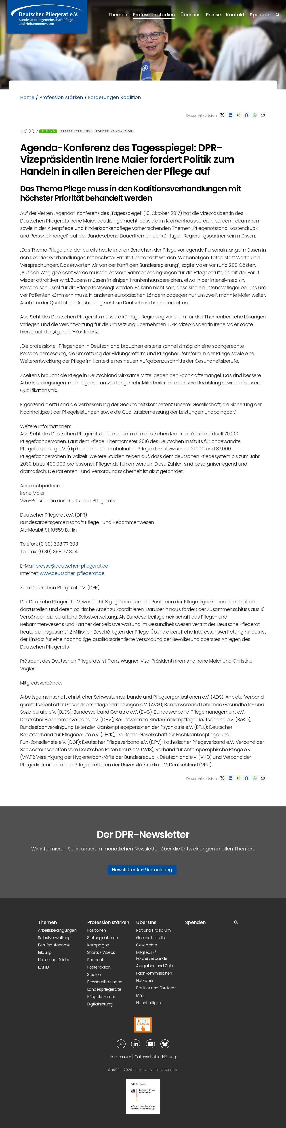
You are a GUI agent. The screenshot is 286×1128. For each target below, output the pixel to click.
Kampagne (98, 945)
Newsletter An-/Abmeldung (142, 870)
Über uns (190, 14)
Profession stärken (154, 14)
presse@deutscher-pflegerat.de (72, 566)
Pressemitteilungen (104, 982)
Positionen (96, 930)
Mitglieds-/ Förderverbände (151, 955)
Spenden (260, 14)
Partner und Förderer (156, 988)
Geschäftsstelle (150, 937)
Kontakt (235, 14)
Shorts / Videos (101, 952)
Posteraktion (99, 967)
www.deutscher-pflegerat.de (72, 573)
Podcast (95, 960)
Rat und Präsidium (153, 930)
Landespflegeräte (104, 989)
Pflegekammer (101, 996)
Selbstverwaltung (54, 937)
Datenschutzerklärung (155, 1057)
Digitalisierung (100, 1004)
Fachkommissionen (154, 973)
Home (27, 97)
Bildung (48, 131)
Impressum (120, 1057)
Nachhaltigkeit (149, 1002)
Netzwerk (144, 980)
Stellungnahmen (102, 937)
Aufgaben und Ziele (154, 966)
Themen (117, 14)
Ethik (140, 995)
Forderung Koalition (114, 131)
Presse (213, 14)
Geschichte (146, 945)
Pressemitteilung (75, 131)
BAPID (43, 967)
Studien (94, 974)
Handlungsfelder (53, 960)
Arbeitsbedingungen (57, 930)
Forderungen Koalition (114, 97)
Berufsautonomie (54, 945)
